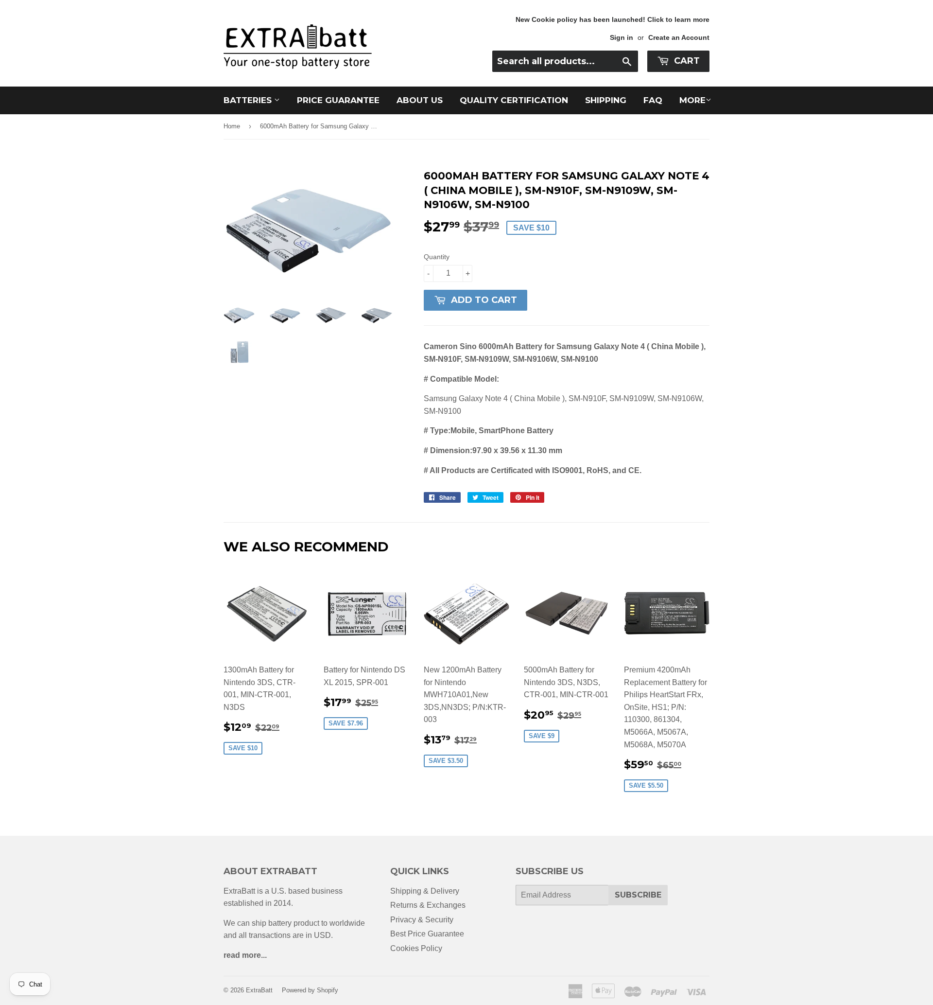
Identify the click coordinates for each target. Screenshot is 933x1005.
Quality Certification (514, 100)
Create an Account (678, 37)
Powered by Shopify (310, 990)
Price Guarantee (338, 100)
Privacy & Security (421, 920)
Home (232, 126)
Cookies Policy (416, 948)
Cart (686, 60)
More (692, 100)
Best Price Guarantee (427, 934)
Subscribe (638, 894)
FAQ (652, 100)
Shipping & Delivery (424, 891)
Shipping (605, 100)
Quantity (436, 257)
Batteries (249, 100)
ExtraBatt (259, 990)
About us (420, 100)
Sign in (621, 37)
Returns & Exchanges (428, 905)
